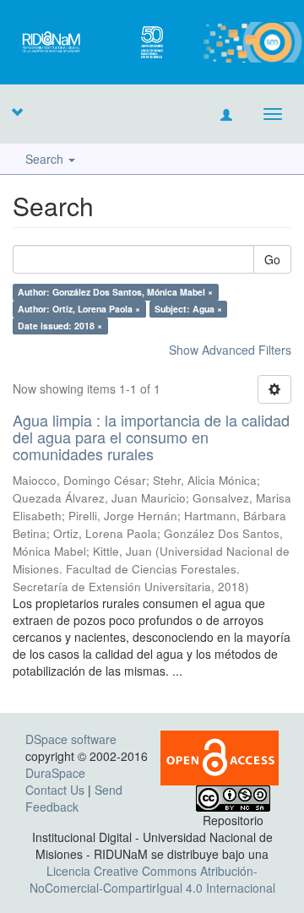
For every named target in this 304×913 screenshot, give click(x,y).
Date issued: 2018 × (60, 325)
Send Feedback (73, 798)
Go (272, 259)
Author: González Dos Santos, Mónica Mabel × (115, 291)
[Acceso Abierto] (219, 756)
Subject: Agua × (188, 308)
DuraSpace (55, 772)
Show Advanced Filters (230, 349)
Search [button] (46, 158)
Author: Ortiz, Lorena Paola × (79, 308)
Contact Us (54, 789)
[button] (17, 111)
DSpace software (71, 739)
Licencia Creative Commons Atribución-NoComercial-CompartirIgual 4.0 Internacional (152, 879)
